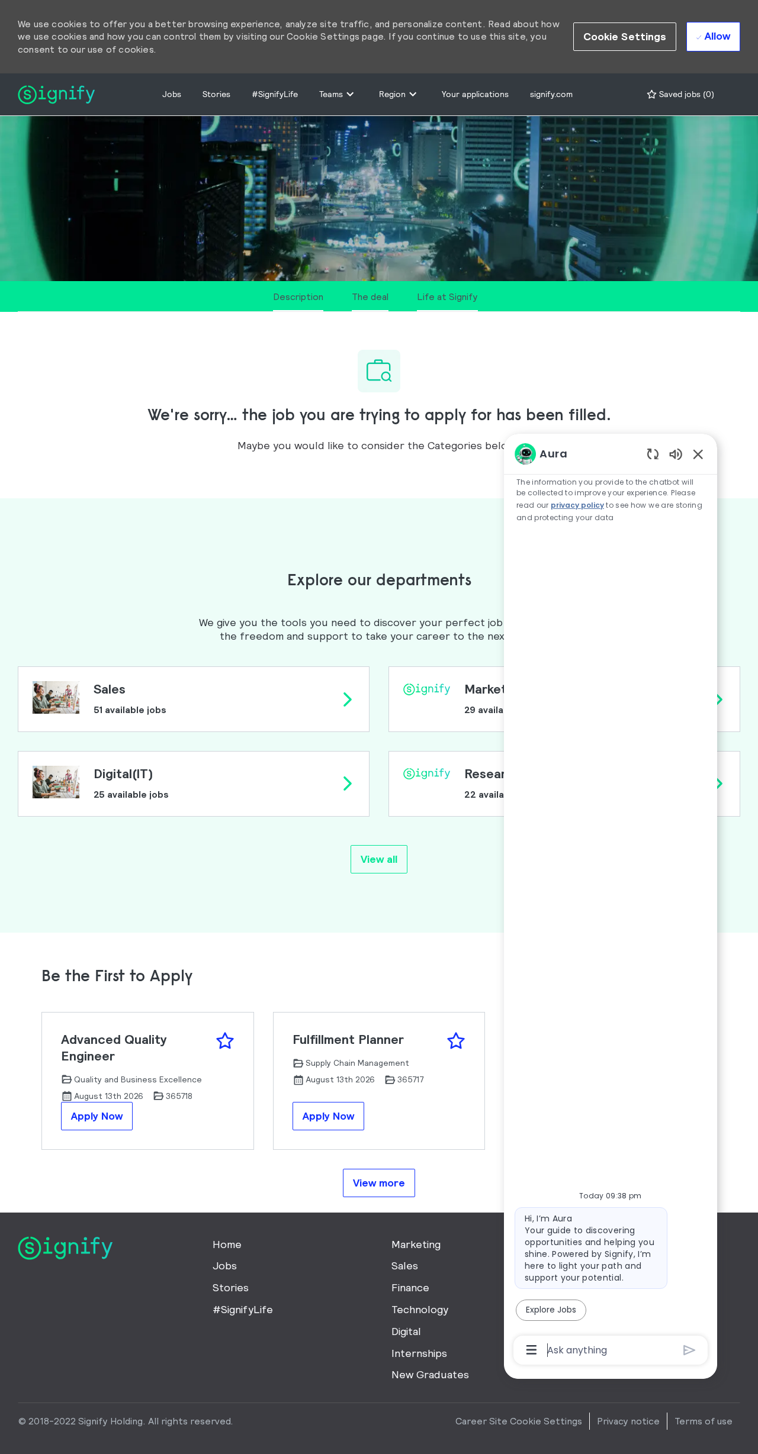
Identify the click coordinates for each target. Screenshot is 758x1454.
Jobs (171, 94)
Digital (406, 1331)
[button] (625, 36)
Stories (216, 94)
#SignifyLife (275, 94)
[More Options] (531, 1350)
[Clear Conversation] (652, 454)
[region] (610, 901)
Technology (419, 1309)
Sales (404, 1265)
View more (379, 1182)
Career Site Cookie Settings (518, 1421)
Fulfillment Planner (348, 1039)
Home (227, 1244)
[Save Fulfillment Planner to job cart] (456, 1040)
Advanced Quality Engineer (114, 1047)
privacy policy (577, 505)
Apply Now (97, 1116)
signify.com (551, 94)
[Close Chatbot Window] (698, 454)
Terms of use (704, 1421)
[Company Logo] (56, 93)
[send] (689, 1350)
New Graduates (430, 1374)
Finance (410, 1287)
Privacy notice (628, 1421)
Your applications (475, 94)
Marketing (416, 1244)
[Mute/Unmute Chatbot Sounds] (676, 453)
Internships (419, 1353)
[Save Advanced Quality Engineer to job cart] (225, 1040)
